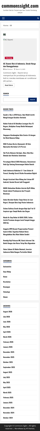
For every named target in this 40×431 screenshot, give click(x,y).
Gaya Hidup (7, 271)
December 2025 (8, 352)
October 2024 (8, 417)
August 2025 (7, 372)
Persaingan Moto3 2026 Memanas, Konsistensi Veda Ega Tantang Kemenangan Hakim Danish (19, 163)
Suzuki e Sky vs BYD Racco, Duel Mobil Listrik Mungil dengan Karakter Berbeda (19, 116)
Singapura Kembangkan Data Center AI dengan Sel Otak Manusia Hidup (19, 136)
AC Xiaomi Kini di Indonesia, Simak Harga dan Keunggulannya (20, 49)
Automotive (7, 266)
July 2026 (6, 316)
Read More (10, 85)
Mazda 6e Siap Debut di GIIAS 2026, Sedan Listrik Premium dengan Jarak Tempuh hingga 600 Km (19, 220)
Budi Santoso (9, 69)
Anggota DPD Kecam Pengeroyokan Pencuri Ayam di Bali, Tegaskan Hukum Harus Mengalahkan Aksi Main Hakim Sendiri (18, 232)
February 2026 (8, 342)
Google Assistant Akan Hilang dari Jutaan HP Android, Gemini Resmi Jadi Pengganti (18, 180)
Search (6, 93)
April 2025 (6, 387)
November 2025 (8, 357)
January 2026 (7, 347)
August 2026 (7, 311)
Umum (5, 297)
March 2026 (7, 337)
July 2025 (6, 377)
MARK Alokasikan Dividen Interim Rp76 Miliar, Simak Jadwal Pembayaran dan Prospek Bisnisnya (19, 191)
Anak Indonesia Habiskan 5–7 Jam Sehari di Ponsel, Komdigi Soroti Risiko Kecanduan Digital (20, 172)
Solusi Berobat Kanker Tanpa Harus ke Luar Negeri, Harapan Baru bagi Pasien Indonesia (18, 201)
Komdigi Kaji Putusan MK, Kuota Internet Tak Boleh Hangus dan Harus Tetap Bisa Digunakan (19, 241)
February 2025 (8, 397)
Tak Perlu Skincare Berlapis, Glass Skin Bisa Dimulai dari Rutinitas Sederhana (18, 154)
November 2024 (8, 412)
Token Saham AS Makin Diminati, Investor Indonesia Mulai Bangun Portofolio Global (17, 250)
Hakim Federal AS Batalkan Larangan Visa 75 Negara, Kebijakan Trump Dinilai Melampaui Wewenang (18, 126)
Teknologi (9, 58)
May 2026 (6, 326)
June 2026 (6, 321)
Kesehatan (6, 281)
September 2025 (9, 367)
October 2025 (8, 362)
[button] (3, 18)
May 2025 (6, 382)
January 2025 (7, 402)
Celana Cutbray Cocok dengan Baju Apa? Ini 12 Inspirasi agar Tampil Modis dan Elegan (19, 210)
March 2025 (7, 392)
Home (5, 276)
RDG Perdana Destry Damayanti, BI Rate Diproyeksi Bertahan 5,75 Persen (17, 145)
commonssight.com (20, 5)
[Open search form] (38, 18)
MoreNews (19, 428)
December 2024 (8, 407)
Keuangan (6, 287)
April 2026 (7, 332)
